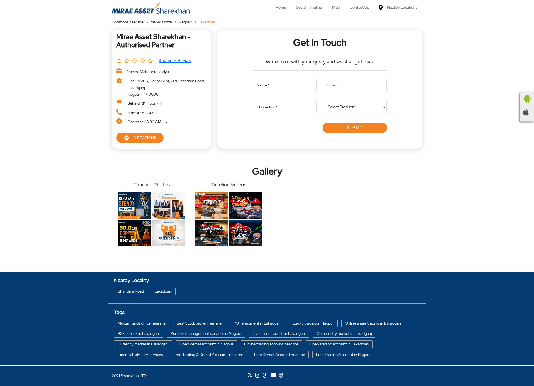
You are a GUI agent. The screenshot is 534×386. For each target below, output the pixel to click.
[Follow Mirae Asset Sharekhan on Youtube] (275, 376)
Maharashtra (161, 21)
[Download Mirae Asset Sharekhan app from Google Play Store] (527, 99)
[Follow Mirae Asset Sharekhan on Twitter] (251, 376)
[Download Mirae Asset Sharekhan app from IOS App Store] (527, 112)
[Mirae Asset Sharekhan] (151, 8)
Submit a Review (175, 60)
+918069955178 (141, 112)
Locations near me (128, 21)
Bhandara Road (131, 290)
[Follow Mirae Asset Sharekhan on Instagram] (259, 376)
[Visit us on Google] (267, 376)
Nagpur (185, 21)
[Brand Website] (282, 376)
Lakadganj (163, 290)
